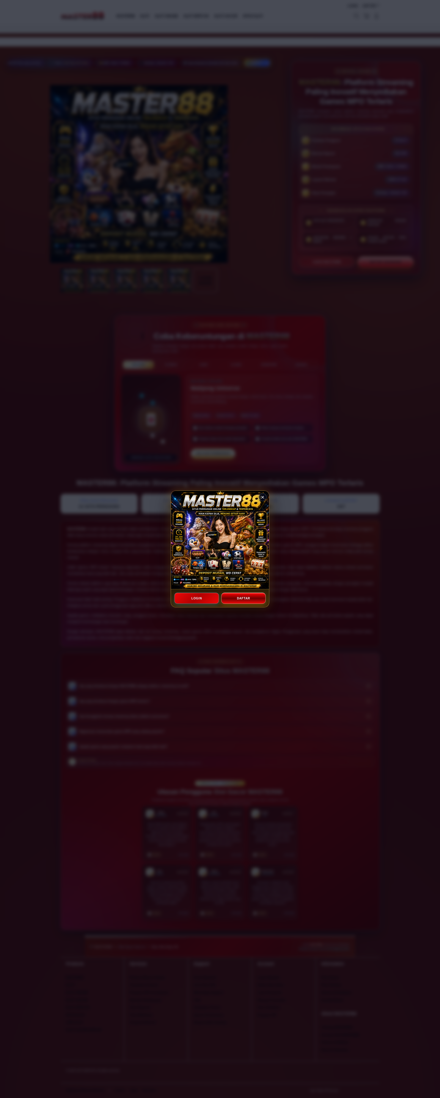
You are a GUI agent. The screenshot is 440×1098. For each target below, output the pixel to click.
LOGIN (196, 598)
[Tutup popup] (263, 497)
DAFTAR (243, 598)
